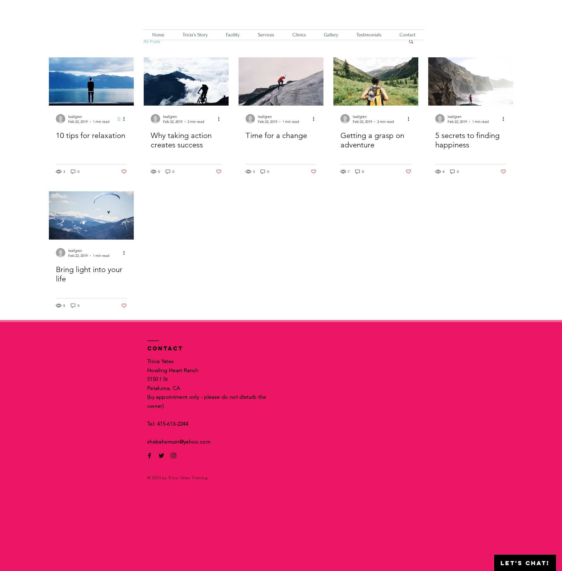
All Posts (151, 41)
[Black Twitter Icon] (161, 455)
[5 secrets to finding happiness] (470, 81)
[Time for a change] (281, 81)
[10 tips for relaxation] (91, 81)
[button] (411, 42)
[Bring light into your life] (91, 215)
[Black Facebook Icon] (149, 455)
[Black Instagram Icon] (173, 455)
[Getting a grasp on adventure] (375, 81)
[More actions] (125, 118)
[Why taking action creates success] (186, 81)
